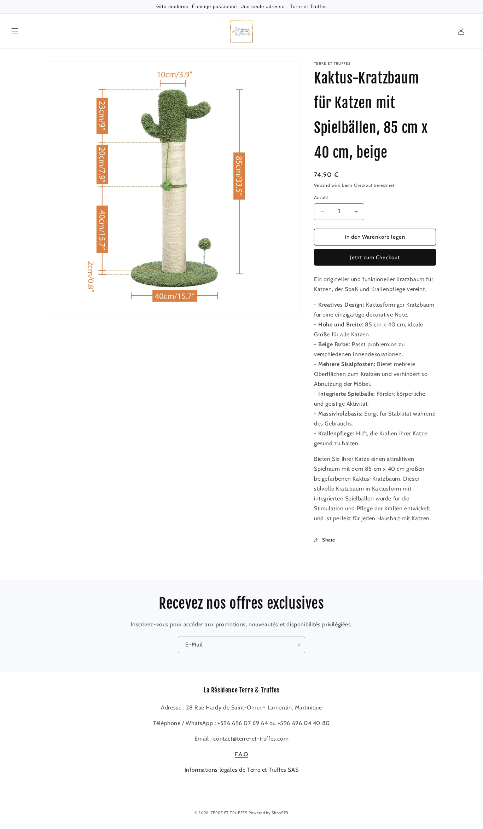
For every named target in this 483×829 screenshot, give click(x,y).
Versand (322, 185)
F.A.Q (241, 754)
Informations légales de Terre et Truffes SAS (241, 770)
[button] (15, 31)
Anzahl (321, 197)
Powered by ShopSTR (269, 812)
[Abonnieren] (297, 645)
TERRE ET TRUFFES (229, 812)
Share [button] (328, 540)
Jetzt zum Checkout (375, 257)
